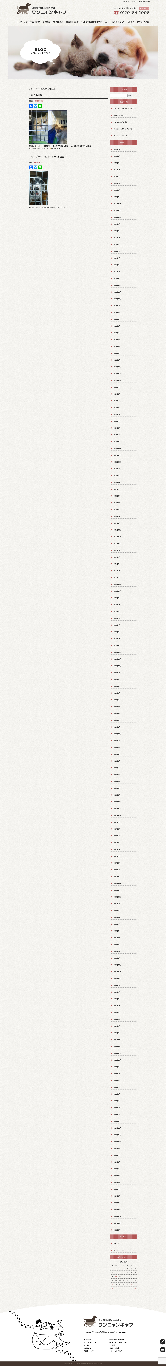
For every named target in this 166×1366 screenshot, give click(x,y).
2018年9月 (116, 740)
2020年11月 (117, 591)
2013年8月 (116, 1155)
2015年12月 (117, 965)
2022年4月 (116, 503)
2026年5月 (116, 170)
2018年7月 (116, 754)
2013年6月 (116, 1169)
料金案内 (46, 22)
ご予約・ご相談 (143, 22)
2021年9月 (116, 550)
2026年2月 (116, 190)
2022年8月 (116, 475)
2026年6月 (116, 163)
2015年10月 (117, 978)
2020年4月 (116, 625)
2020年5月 (116, 618)
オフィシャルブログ (115, 1351)
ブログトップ (123, 89)
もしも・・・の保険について (114, 22)
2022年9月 (116, 469)
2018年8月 (116, 747)
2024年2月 (116, 353)
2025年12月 (117, 204)
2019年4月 (116, 706)
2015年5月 (116, 1012)
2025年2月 (116, 272)
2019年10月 (117, 666)
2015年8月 (116, 992)
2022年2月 (116, 516)
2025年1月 (116, 278)
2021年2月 (116, 577)
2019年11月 (117, 659)
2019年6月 (116, 693)
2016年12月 (117, 883)
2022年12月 (117, 448)
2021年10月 (117, 543)
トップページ (19, 22)
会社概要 (131, 22)
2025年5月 (116, 251)
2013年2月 (116, 1196)
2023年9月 (116, 387)
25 (112, 1284)
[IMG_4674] (57, 142)
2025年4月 (116, 258)
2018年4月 (116, 774)
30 (131, 1284)
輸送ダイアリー (118, 1250)
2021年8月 (116, 557)
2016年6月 (116, 924)
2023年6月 (116, 407)
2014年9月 (116, 1067)
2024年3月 (116, 346)
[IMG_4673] (38, 142)
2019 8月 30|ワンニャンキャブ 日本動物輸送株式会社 (136, 1)
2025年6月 (116, 244)
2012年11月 (117, 1216)
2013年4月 (116, 1182)
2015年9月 (116, 985)
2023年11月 (117, 373)
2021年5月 (116, 571)
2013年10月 (117, 1141)
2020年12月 (117, 584)
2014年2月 (116, 1114)
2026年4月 (116, 176)
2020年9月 (116, 598)
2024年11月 (117, 292)
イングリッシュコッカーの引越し (48, 156)
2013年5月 (116, 1175)
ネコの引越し (38, 95)
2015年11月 (117, 972)
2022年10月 (117, 462)
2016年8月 (116, 910)
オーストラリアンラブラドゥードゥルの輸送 (125, 129)
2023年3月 (116, 428)
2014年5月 (116, 1094)
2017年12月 (117, 802)
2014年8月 (116, 1074)
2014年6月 (116, 1087)
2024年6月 (116, 326)
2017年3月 (116, 863)
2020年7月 (116, 611)
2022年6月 (116, 489)
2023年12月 (117, 367)
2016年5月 (116, 931)
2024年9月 (116, 305)
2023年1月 (116, 441)
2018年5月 (116, 768)
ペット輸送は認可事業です (91, 22)
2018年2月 (116, 788)
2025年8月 (116, 231)
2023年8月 (116, 394)
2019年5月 (116, 700)
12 (116, 1276)
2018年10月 (117, 734)
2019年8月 (116, 679)
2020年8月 (116, 605)
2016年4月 (116, 938)
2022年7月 (116, 482)
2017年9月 (116, 822)
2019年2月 (116, 720)
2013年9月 (116, 1148)
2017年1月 (116, 876)
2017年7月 (116, 836)
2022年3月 (116, 509)
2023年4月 (116, 421)
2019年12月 (117, 652)
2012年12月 (117, 1209)
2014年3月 (116, 1107)
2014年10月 (117, 1060)
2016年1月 (116, 958)
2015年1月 (116, 1040)
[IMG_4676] (38, 204)
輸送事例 (116, 1243)
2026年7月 (116, 156)
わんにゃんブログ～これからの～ (124, 108)
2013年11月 (117, 1135)
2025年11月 (117, 210)
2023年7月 (116, 401)
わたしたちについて (32, 22)
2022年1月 (116, 523)
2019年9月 (116, 673)
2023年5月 (116, 414)
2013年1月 (116, 1203)
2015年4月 (116, 1019)
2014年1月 (116, 1121)
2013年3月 (116, 1189)
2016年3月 (116, 944)
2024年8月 (116, 312)
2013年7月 (116, 1162)
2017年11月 (117, 808)
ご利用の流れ (58, 22)
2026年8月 (116, 149)
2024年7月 (116, 319)
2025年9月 (116, 224)
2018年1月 (116, 795)
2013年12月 (117, 1128)
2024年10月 (117, 299)
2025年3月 (116, 265)
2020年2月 (116, 639)
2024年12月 (117, 285)
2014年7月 (116, 1080)
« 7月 (111, 1288)
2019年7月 (116, 686)
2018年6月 (116, 761)
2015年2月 (116, 1033)
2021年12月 (117, 530)
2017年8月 (116, 829)
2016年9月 (116, 904)
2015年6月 (116, 1006)
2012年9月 (116, 1230)
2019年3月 (116, 713)
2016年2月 (116, 951)
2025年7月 (116, 238)
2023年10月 (117, 380)
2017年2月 (116, 870)
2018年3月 (116, 781)
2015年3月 (116, 1026)
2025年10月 (117, 217)
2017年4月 (116, 856)
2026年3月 (116, 183)
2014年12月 (117, 1046)
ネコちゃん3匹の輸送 (120, 122)
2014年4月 (116, 1101)
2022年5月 (116, 496)
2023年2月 (116, 435)
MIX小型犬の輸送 (119, 115)
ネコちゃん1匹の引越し (121, 136)
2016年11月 (117, 890)
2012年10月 (117, 1223)
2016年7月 (116, 917)
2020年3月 (116, 632)
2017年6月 (116, 842)
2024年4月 (116, 339)
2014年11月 (117, 1053)
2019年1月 (116, 727)
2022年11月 (117, 455)
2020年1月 (116, 645)
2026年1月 (116, 197)
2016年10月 (117, 897)
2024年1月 (116, 360)
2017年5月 (116, 849)
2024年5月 (116, 333)
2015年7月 (116, 999)
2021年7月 (116, 564)
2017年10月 (117, 815)
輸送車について (72, 22)
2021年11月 (117, 537)
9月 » (135, 1288)
